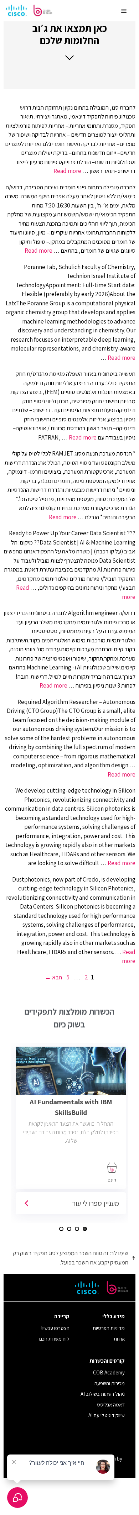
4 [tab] (61, 1229)
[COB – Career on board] (29, 10)
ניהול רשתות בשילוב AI (103, 1393)
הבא (53, 977)
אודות (119, 1338)
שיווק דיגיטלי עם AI (106, 1415)
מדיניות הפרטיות (109, 1328)
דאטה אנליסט (111, 1404)
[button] (69, 41)
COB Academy (109, 1372)
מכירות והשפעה (109, 1383)
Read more (67, 171)
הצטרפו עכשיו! (55, 1328)
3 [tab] (69, 1229)
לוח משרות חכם (54, 1338)
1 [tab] (85, 1229)
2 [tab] (77, 1229)
